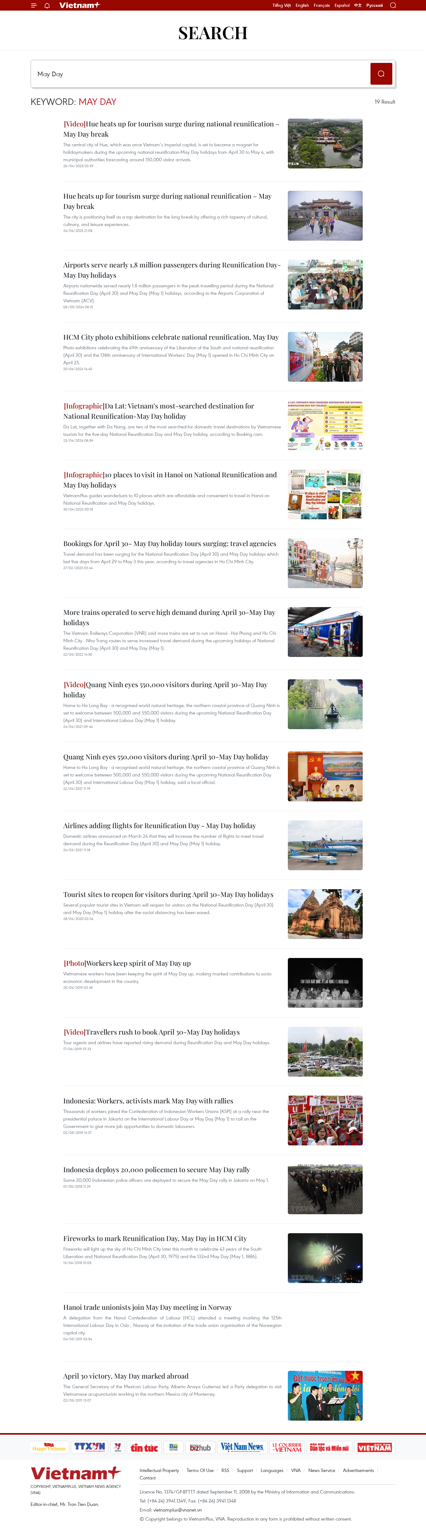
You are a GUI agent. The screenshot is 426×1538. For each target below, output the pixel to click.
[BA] (374, 1447)
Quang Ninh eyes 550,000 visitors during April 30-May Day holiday (165, 689)
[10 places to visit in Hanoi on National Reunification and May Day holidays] (325, 494)
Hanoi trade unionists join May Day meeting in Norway (147, 1307)
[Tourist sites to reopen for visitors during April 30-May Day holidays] (325, 914)
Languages (272, 1470)
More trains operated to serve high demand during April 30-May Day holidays (169, 617)
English (302, 5)
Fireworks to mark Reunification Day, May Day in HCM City (155, 1238)
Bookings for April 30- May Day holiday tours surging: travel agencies (169, 543)
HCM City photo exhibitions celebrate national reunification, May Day (171, 337)
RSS (225, 1470)
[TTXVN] (89, 1447)
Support (245, 1470)
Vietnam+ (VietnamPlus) (80, 5)
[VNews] (117, 1447)
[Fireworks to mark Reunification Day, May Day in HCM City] (325, 1258)
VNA (296, 1470)
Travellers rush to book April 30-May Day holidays (163, 1031)
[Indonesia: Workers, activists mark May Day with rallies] (325, 1120)
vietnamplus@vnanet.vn (177, 1510)
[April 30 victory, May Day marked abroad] (325, 1396)
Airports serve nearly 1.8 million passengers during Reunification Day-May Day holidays (172, 270)
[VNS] (242, 1447)
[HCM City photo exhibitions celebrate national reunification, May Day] (325, 357)
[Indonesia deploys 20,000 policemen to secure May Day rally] (325, 1189)
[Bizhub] (200, 1447)
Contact (148, 1477)
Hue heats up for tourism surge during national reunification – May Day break (171, 129)
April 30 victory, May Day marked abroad (126, 1375)
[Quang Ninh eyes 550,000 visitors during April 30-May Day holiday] (325, 704)
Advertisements (358, 1470)
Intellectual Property (159, 1470)
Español (342, 5)
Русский (374, 5)
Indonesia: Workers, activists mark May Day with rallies (148, 1100)
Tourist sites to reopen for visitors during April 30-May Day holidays (168, 894)
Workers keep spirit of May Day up (138, 963)
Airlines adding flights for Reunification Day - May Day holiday (159, 825)
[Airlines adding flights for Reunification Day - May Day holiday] (325, 845)
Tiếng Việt (282, 5)
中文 (358, 5)
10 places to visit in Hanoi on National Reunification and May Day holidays (170, 479)
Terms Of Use (200, 1470)
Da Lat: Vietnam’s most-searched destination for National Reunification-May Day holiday (158, 411)
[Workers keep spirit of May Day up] (325, 983)
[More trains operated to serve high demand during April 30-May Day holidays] (325, 632)
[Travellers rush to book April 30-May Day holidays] (325, 1052)
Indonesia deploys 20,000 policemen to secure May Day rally (156, 1169)
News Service (321, 1470)
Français (322, 5)
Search (213, 32)
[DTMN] (329, 1447)
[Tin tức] (144, 1447)
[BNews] (173, 1447)
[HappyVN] (49, 1447)
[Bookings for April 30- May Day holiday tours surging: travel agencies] (325, 563)
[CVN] (287, 1447)
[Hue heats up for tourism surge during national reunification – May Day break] (325, 143)
